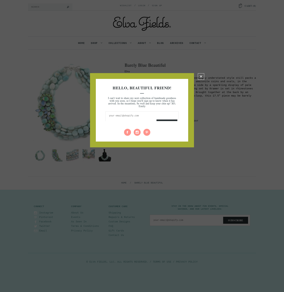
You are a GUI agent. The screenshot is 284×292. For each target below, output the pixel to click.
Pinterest (146, 132)
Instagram (137, 132)
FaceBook (127, 132)
